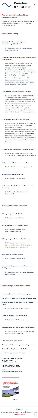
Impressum (19, 409)
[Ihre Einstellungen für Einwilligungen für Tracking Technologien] (35, 415)
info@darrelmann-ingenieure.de (12, 371)
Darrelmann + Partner (22, 5)
